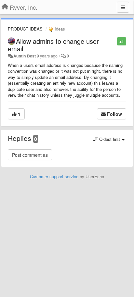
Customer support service (54, 176)
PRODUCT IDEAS (25, 29)
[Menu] (123, 7)
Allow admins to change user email (53, 44)
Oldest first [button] (109, 139)
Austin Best (24, 56)
